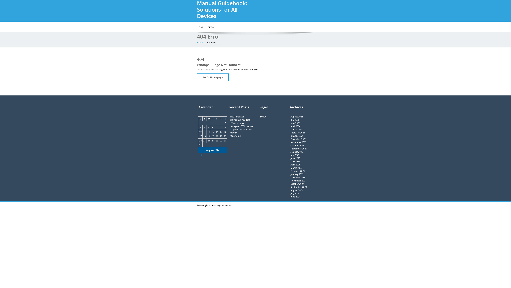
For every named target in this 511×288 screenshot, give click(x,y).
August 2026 (296, 116)
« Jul (200, 154)
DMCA (211, 27)
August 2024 (296, 190)
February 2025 (297, 171)
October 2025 (297, 145)
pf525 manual (237, 116)
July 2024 (294, 193)
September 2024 (298, 187)
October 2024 (297, 183)
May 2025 (295, 161)
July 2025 (294, 155)
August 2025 (296, 151)
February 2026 (297, 132)
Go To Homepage (213, 77)
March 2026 (296, 129)
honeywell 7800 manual (241, 126)
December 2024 (298, 177)
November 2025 (298, 142)
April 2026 (295, 126)
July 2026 (294, 119)
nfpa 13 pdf (235, 135)
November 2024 (298, 180)
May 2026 (295, 123)
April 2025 (295, 164)
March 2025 (296, 167)
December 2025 (298, 139)
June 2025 (295, 158)
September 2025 (298, 148)
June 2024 (295, 196)
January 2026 (297, 135)
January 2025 (297, 174)
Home (200, 27)
